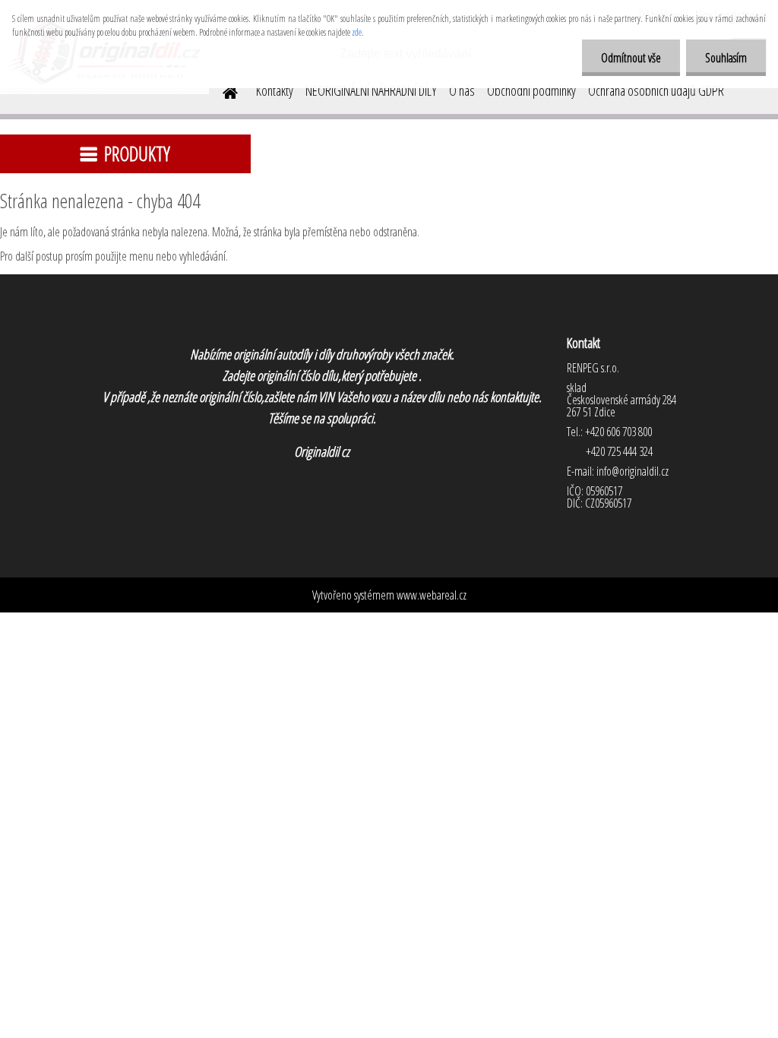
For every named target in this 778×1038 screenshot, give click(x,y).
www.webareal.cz (431, 595)
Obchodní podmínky (531, 90)
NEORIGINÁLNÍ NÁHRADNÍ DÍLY (371, 90)
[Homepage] (221, 90)
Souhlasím (726, 57)
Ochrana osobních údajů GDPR (656, 90)
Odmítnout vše (631, 57)
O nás (462, 90)
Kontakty (274, 90)
